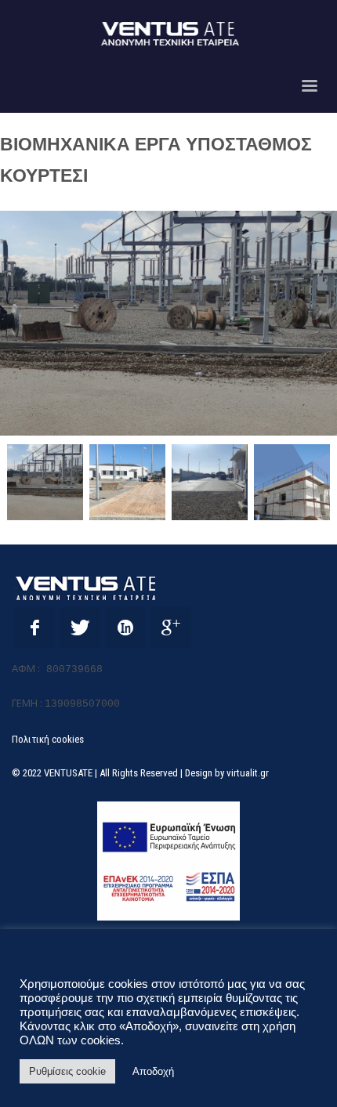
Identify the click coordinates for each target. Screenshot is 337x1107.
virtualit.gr (247, 773)
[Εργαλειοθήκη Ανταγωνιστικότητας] (168, 861)
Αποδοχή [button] (153, 1071)
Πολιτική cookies (48, 739)
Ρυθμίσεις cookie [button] (67, 1071)
